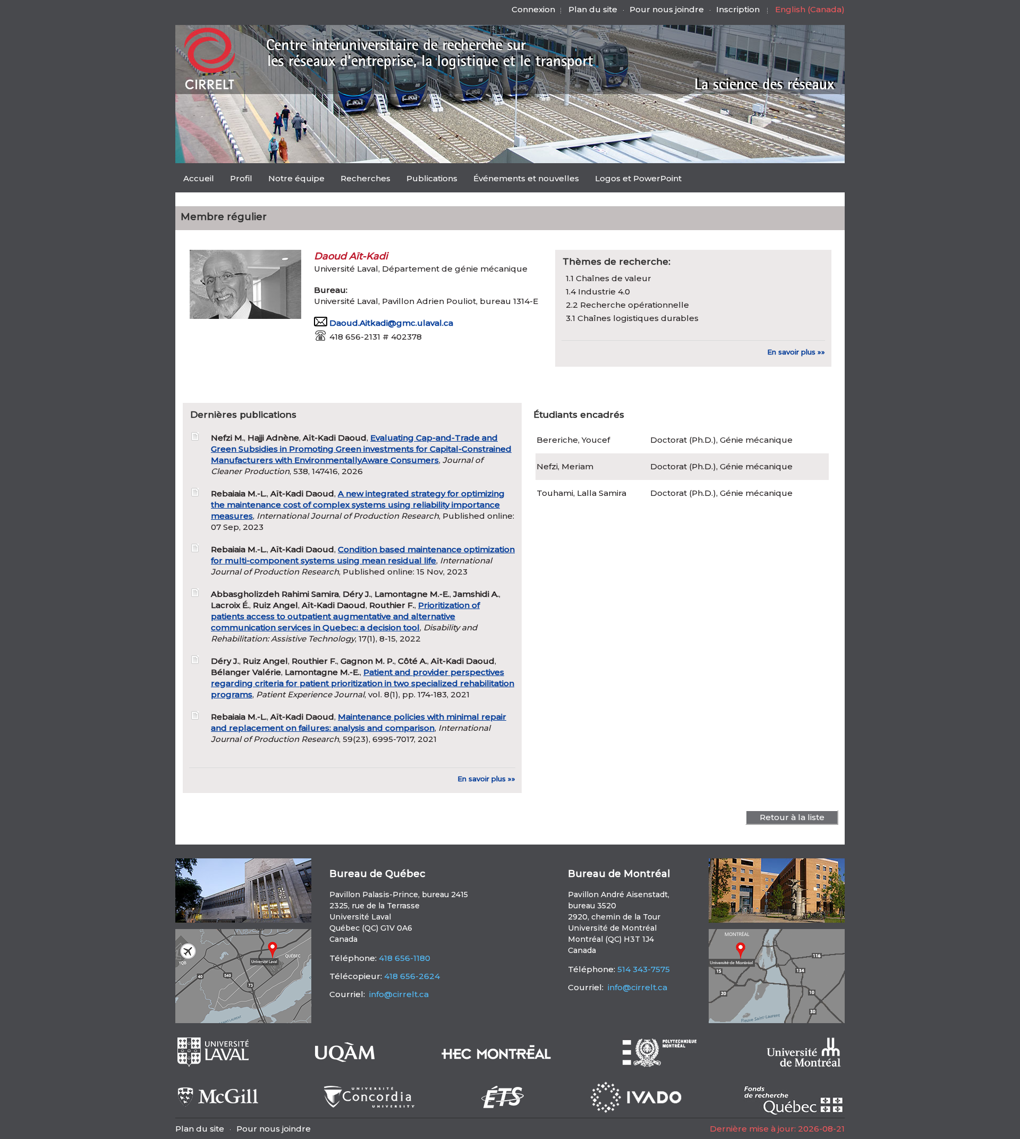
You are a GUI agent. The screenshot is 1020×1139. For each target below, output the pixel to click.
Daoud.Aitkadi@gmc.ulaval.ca (391, 323)
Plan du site (592, 9)
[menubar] (432, 179)
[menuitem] (198, 178)
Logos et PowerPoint (638, 178)
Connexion (533, 9)
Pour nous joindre (667, 9)
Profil (241, 178)
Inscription (738, 9)
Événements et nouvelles (526, 178)
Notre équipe (296, 178)
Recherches (365, 178)
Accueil (198, 178)
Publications (431, 178)
